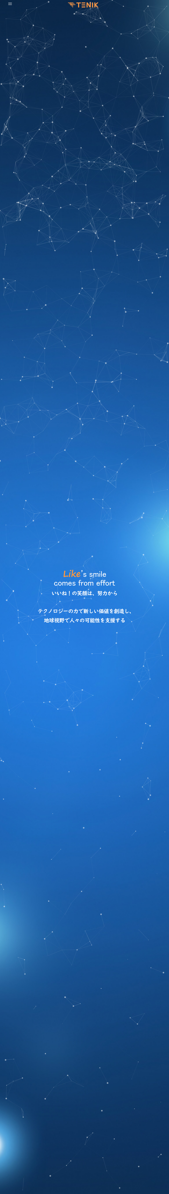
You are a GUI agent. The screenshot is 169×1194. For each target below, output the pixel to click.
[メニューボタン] (10, 3)
